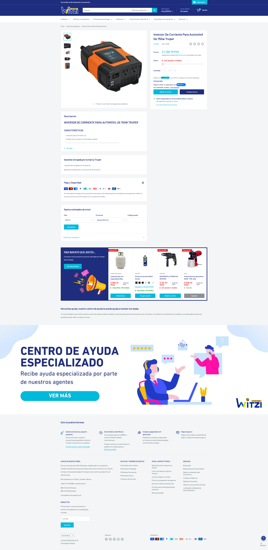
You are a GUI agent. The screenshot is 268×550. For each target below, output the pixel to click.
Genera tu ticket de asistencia (163, 484)
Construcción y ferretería (138, 19)
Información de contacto (129, 465)
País (65, 215)
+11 (152, 282)
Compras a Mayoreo (190, 478)
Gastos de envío (181, 55)
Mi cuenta (184, 11)
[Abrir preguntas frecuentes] (263, 538)
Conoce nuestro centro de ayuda (78, 447)
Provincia (99, 215)
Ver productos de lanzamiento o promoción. (75, 2)
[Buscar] (154, 10)
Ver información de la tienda (166, 105)
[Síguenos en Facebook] (106, 539)
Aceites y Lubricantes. (81, 19)
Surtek (137, 273)
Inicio (62, 26)
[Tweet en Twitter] (198, 43)
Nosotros (182, 19)
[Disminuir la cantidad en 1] (164, 70)
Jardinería (119, 19)
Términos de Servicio (128, 479)
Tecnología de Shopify (68, 543)
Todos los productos (73, 26)
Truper (156, 44)
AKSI (185, 273)
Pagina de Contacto (190, 481)
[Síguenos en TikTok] (122, 539)
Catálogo (64, 19)
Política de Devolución (128, 472)
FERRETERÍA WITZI (116, 273)
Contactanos (120, 296)
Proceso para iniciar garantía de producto (163, 488)
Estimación (71, 227)
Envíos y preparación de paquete (164, 480)
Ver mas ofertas (73, 266)
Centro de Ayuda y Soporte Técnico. (161, 472)
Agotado (194, 296)
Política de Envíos (126, 476)
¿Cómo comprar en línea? (161, 477)
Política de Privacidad (128, 469)
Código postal (133, 215)
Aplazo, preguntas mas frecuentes (191, 473)
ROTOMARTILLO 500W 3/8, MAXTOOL (169, 277)
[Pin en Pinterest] (194, 43)
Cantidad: (157, 70)
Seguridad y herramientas (163, 19)
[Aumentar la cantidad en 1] (175, 70)
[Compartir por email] (202, 43)
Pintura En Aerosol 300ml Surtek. (144, 277)
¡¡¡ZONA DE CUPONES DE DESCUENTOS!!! (192, 489)
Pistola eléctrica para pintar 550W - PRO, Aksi (194, 277)
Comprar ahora (191, 92)
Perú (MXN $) (66, 535)
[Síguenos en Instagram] (110, 539)
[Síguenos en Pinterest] (114, 539)
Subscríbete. (201, 2)
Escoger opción (145, 296)
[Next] (207, 274)
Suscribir (67, 525)
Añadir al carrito (165, 92)
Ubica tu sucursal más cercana (194, 485)
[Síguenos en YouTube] (118, 539)
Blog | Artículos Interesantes (193, 469)
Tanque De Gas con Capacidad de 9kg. (116, 277)
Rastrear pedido (110, 449)
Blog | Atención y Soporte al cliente (162, 466)
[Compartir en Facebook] (190, 43)
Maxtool (162, 273)
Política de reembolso (71, 237)
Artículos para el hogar (101, 19)
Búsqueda (187, 465)
